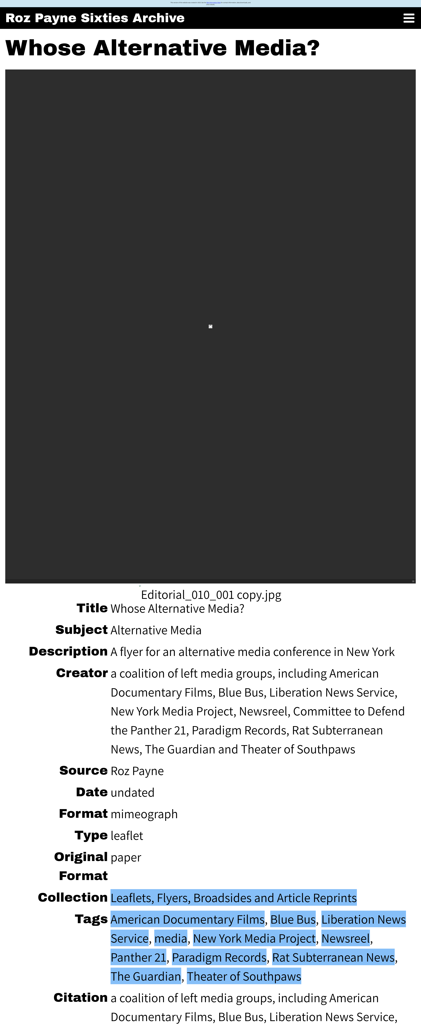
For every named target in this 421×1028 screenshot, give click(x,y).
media (170, 938)
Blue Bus (293, 919)
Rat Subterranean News (333, 957)
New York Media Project (254, 938)
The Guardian (146, 976)
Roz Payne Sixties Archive (95, 18)
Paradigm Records (219, 957)
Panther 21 (138, 957)
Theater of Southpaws (244, 976)
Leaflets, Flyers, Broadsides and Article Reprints (234, 897)
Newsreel (345, 938)
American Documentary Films (188, 919)
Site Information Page (214, 3)
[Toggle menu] (409, 18)
